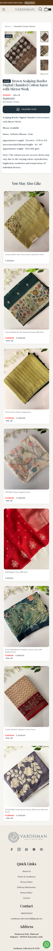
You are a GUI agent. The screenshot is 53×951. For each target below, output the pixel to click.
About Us (26, 871)
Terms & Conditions (26, 876)
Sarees (8, 26)
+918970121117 (26, 913)
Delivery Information (26, 887)
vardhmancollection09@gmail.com (26, 918)
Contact (26, 898)
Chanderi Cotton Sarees (24, 26)
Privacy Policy (26, 882)
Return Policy (26, 892)
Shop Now (22, 2)
